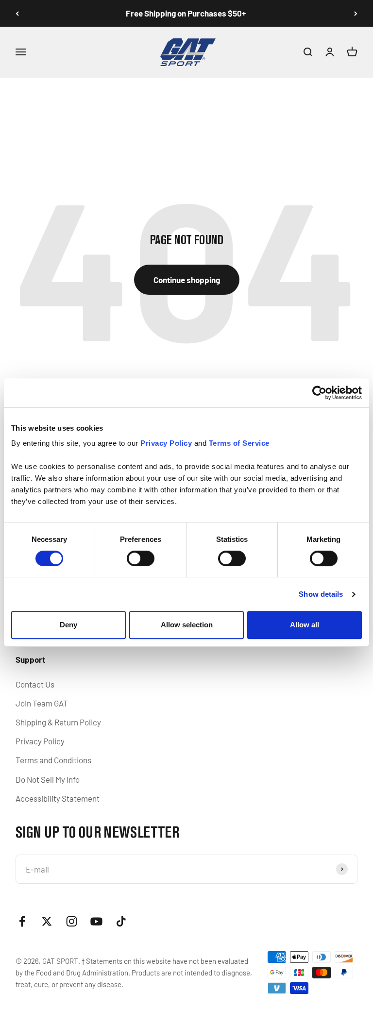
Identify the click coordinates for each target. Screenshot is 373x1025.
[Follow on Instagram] (71, 921)
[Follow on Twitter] (46, 921)
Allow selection (187, 625)
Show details (321, 594)
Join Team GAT (42, 703)
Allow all (304, 625)
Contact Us (35, 684)
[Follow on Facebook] (22, 921)
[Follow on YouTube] (96, 921)
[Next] (355, 13)
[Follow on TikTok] (121, 921)
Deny (68, 625)
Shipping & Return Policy (58, 722)
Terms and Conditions (53, 760)
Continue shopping (186, 280)
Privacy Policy (40, 741)
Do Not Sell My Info (48, 779)
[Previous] (17, 13)
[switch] (140, 558)
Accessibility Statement (58, 798)
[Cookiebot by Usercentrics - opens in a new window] (319, 393)
